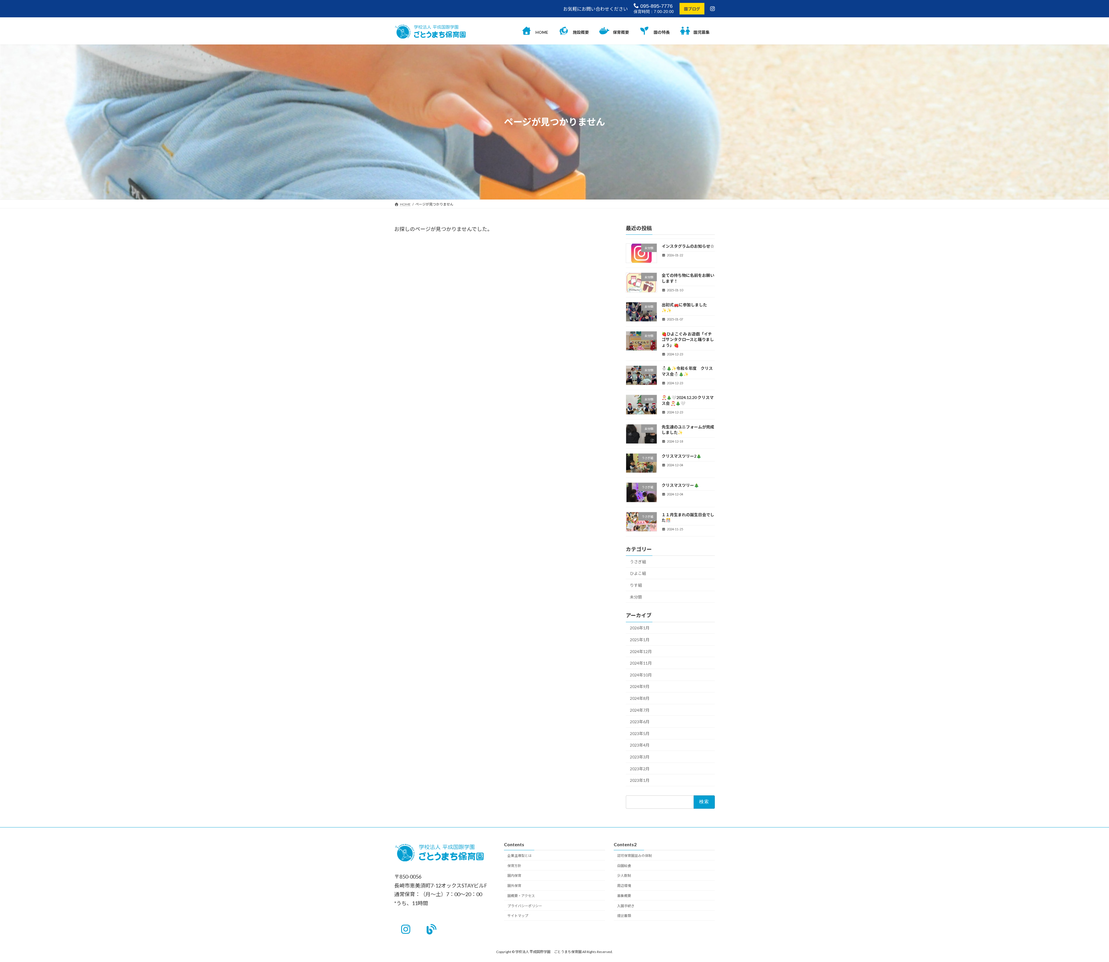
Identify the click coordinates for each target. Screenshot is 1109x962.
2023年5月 (640, 733)
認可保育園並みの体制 (634, 855)
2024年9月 (640, 686)
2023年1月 (640, 780)
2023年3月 (640, 756)
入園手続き (625, 905)
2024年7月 (640, 710)
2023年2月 (640, 768)
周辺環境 (624, 885)
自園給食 (624, 865)
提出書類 (624, 915)
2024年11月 (641, 663)
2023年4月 (640, 745)
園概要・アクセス (521, 896)
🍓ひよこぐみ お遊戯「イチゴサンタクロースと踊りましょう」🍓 (688, 339)
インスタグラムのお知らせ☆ (688, 246)
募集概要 (624, 896)
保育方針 (514, 865)
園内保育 (514, 875)
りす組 (636, 585)
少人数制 (624, 875)
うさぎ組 (638, 561)
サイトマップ (517, 915)
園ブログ (692, 8)
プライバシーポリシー (524, 905)
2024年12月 (641, 651)
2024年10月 (641, 674)
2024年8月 (640, 698)
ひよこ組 (638, 573)
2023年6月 (640, 721)
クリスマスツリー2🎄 (681, 456)
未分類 (636, 596)
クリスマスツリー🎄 (680, 485)
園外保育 (514, 885)
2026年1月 (640, 628)
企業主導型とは (519, 855)
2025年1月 (640, 639)
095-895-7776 (656, 6)
